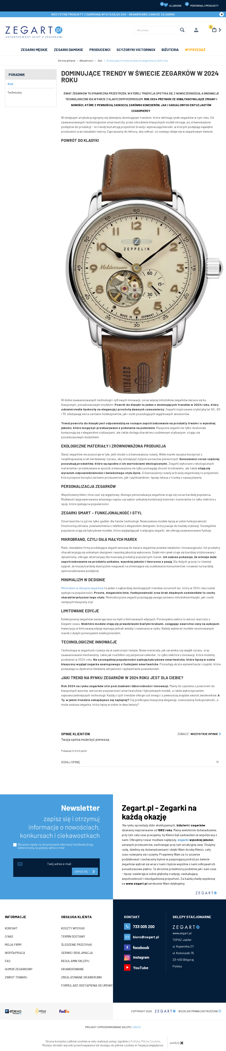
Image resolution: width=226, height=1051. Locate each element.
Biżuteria (170, 49)
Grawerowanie (72, 969)
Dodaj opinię (70, 762)
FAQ (7, 961)
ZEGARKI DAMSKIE (68, 49)
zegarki (183, 840)
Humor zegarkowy (18, 969)
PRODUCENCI (99, 49)
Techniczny (15, 92)
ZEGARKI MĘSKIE (34, 49)
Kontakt (11, 928)
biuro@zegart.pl (146, 937)
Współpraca (15, 952)
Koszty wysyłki (73, 928)
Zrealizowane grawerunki (81, 977)
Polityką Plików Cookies (145, 1041)
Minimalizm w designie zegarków (82, 588)
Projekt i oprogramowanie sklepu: (113, 1026)
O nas (9, 936)
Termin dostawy (73, 936)
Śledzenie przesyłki (76, 944)
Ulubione (171, 4)
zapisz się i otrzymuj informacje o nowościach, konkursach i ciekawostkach (60, 826)
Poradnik (17, 75)
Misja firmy (13, 944)
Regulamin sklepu (75, 961)
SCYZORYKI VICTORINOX (136, 49)
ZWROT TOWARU (16, 977)
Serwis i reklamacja (77, 952)
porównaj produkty (202, 4)
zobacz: (197, 734)
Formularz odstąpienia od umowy (87, 985)
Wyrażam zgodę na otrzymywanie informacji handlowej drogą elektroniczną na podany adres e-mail (55, 846)
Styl (10, 84)
